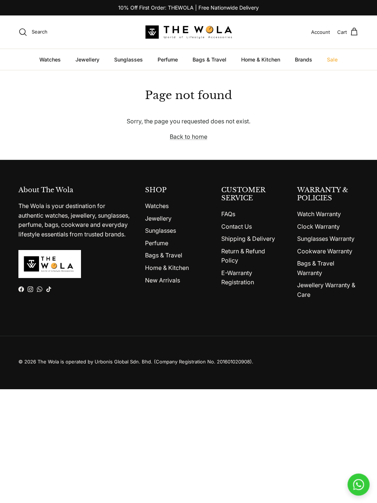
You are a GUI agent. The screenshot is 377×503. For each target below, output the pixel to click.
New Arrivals (162, 280)
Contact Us (236, 226)
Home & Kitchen (260, 59)
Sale (332, 59)
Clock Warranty (318, 226)
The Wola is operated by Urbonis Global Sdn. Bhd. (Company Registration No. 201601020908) (145, 362)
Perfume (168, 59)
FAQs (228, 214)
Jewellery (87, 59)
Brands (303, 59)
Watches (50, 59)
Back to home (188, 136)
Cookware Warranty (324, 251)
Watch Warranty (319, 214)
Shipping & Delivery (248, 238)
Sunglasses (128, 59)
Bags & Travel (209, 59)
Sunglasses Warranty (326, 238)
